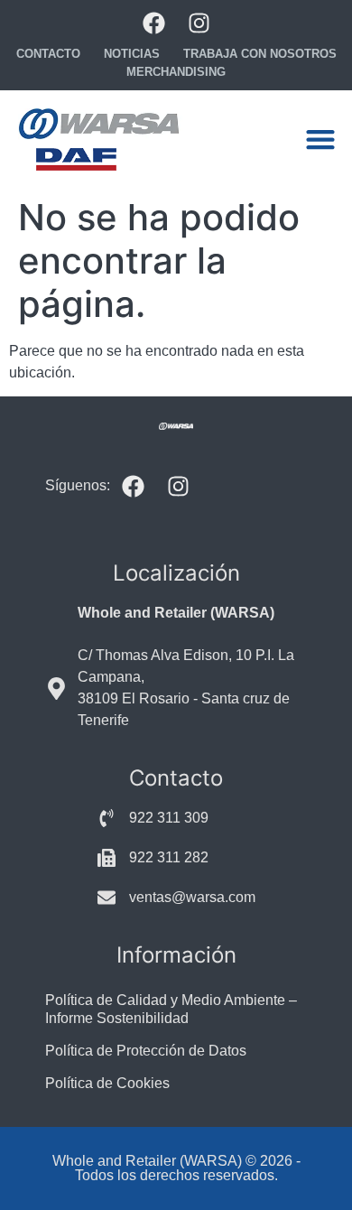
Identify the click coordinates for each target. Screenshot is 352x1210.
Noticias (132, 53)
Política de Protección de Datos (145, 1050)
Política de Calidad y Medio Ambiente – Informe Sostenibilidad (171, 1009)
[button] (320, 139)
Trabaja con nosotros (260, 53)
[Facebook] (153, 22)
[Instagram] (198, 22)
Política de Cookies (107, 1083)
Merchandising (176, 72)
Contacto (48, 53)
